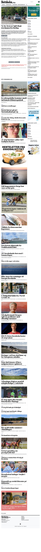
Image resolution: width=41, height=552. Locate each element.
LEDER (2, 184)
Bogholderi (23, 518)
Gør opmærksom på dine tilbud (33, 106)
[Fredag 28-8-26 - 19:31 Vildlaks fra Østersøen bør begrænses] (14, 219)
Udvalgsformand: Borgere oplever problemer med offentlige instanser (33, 62)
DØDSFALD (29, 25)
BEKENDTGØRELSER (21, 4)
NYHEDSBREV (15, 4)
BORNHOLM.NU (8, 4)
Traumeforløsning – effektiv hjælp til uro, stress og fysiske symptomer (33, 103)
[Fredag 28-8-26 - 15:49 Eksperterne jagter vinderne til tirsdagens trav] (14, 199)
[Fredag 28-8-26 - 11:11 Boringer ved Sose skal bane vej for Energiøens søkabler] (14, 347)
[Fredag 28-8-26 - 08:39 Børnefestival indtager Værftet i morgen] (14, 466)
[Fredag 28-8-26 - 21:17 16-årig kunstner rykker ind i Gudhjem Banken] (14, 130)
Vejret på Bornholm (33, 140)
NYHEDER (29, 45)
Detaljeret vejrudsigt (33, 141)
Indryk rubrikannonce (31, 108)
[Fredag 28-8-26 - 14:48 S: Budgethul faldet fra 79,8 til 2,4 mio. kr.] (14, 288)
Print (6, 35)
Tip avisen (37, 4)
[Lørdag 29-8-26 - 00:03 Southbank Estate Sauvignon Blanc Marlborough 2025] (14, 498)
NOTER (2, 104)
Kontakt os (23, 517)
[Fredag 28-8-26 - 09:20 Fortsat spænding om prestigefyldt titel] (14, 443)
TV (26, 4)
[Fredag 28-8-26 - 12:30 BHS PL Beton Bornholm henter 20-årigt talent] (14, 328)
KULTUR (2, 138)
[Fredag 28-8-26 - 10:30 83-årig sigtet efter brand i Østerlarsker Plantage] (14, 392)
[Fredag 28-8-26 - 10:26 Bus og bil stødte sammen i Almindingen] (14, 420)
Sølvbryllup (30, 136)
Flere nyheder (30, 77)
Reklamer (22, 516)
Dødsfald (29, 21)
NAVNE (28, 135)
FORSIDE (3, 4)
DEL (2, 35)
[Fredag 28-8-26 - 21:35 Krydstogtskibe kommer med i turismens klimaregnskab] (14, 88)
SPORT (3, 207)
